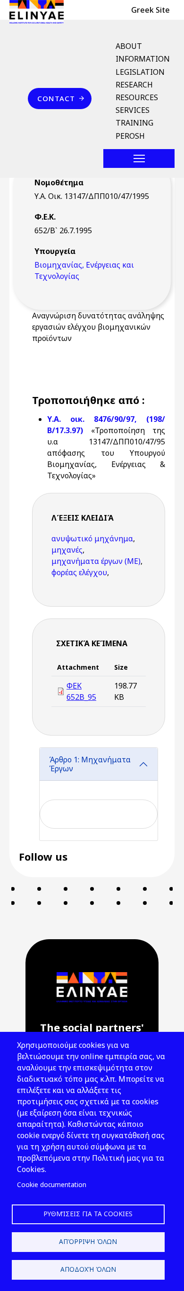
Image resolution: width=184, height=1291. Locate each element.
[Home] (40, 12)
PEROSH (130, 136)
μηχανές (67, 550)
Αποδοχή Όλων (88, 1269)
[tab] (98, 794)
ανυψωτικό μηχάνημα (92, 538)
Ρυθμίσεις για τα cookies (88, 1213)
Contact (56, 98)
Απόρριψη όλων (88, 1241)
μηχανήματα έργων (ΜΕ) (96, 561)
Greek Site (150, 10)
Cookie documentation (51, 1184)
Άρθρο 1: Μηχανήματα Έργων (90, 764)
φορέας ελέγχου (79, 572)
